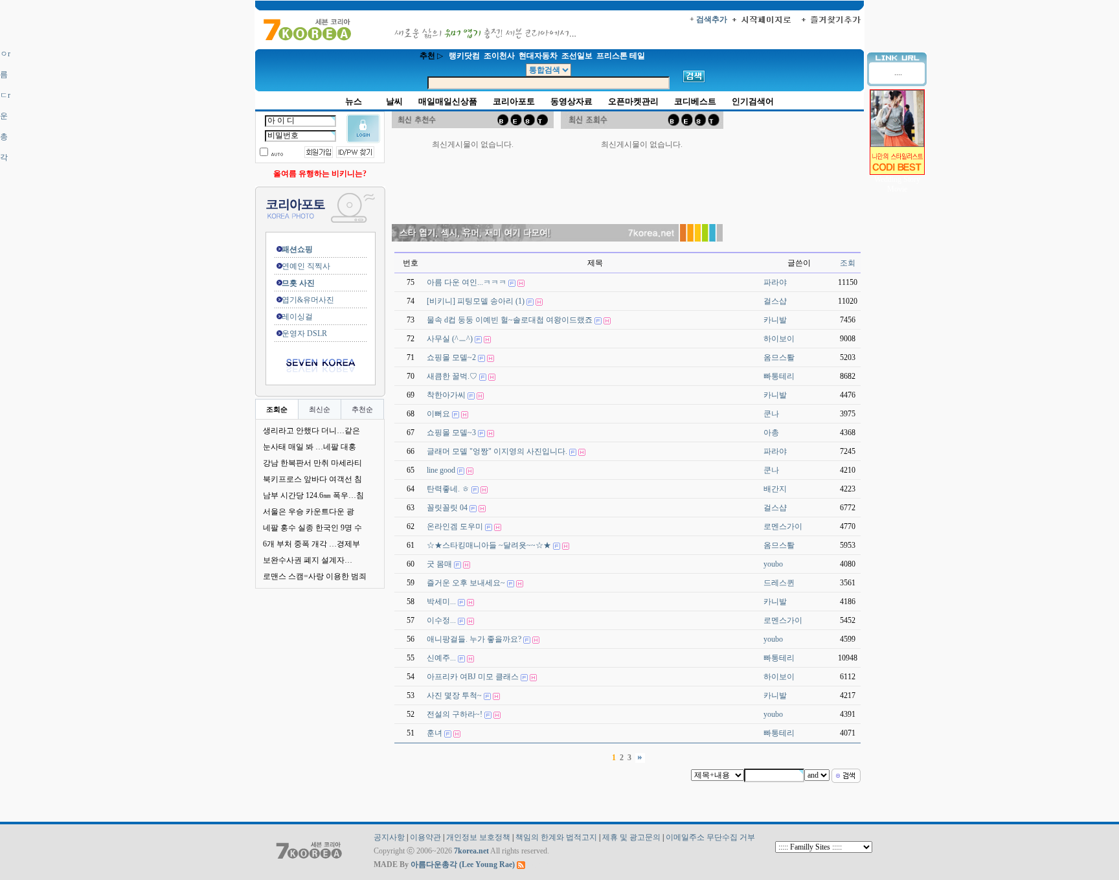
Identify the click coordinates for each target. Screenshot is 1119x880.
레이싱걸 (289, 316)
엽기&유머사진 (300, 299)
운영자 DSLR (296, 333)
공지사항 (389, 837)
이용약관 (425, 837)
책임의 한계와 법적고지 (556, 837)
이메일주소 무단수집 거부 (710, 837)
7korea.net (471, 850)
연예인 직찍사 (298, 266)
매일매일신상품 (447, 101)
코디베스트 (695, 101)
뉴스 (353, 101)
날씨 (394, 101)
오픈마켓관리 (633, 101)
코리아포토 (514, 101)
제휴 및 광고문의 (631, 837)
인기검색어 (753, 101)
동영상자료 (571, 101)
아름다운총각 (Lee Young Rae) (463, 864)
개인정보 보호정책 (478, 837)
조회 (847, 262)
